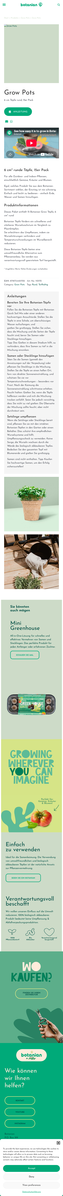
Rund (34, 285)
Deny (31, 1177)
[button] (58, 1142)
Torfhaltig (43, 285)
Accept (31, 1168)
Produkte (15, 18)
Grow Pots (25, 18)
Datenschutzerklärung (31, 1192)
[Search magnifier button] (58, 4)
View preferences (31, 1185)
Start (6, 18)
